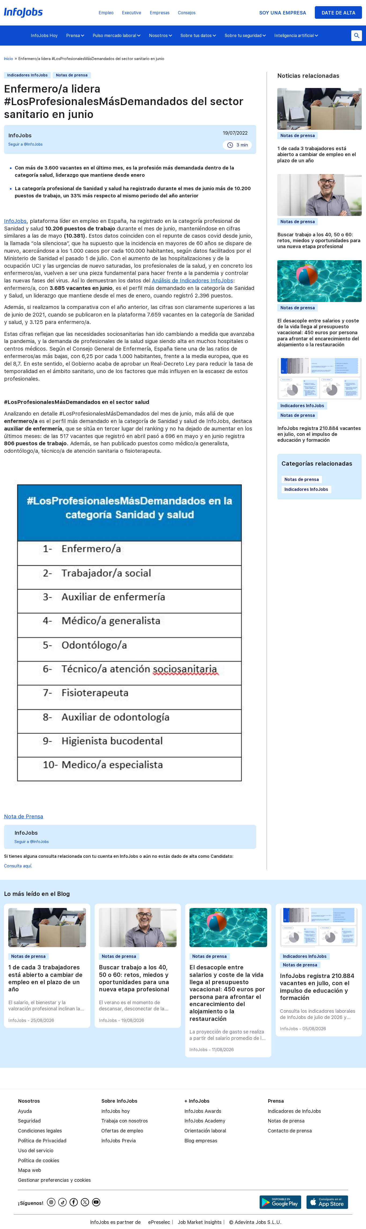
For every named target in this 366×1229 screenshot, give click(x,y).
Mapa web (29, 1170)
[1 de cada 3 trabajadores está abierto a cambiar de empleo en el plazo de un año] (47, 945)
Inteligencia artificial (294, 35)
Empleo (106, 12)
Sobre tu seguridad (243, 35)
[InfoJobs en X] (85, 1202)
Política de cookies (38, 1160)
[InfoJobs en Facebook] (74, 1202)
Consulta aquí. (18, 866)
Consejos (187, 12)
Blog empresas (200, 1140)
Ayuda (25, 1111)
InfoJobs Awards (202, 1111)
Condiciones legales (40, 1131)
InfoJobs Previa (118, 1140)
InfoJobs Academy (204, 1121)
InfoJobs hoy (115, 1111)
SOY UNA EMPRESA (282, 13)
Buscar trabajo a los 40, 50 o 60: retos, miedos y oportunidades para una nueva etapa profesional (318, 240)
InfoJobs (15, 221)
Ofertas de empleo (122, 1131)
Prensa (73, 35)
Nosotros (158, 35)
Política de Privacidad (42, 1140)
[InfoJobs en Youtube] (97, 1202)
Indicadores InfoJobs (27, 75)
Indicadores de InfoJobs (294, 1111)
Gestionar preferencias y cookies (54, 1180)
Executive (131, 12)
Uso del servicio (35, 1150)
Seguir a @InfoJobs (25, 144)
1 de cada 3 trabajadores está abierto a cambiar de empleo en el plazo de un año (316, 154)
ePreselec (159, 1222)
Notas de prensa (72, 75)
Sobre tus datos (196, 35)
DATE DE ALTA (339, 13)
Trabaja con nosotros (124, 1121)
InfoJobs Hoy (44, 35)
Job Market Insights (200, 1222)
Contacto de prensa (290, 1131)
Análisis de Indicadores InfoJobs (192, 280)
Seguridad (29, 1121)
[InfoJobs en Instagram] (52, 1202)
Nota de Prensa (23, 816)
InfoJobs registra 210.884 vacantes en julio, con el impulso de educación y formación (319, 434)
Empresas (160, 12)
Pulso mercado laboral (114, 35)
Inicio (8, 59)
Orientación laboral (205, 1131)
